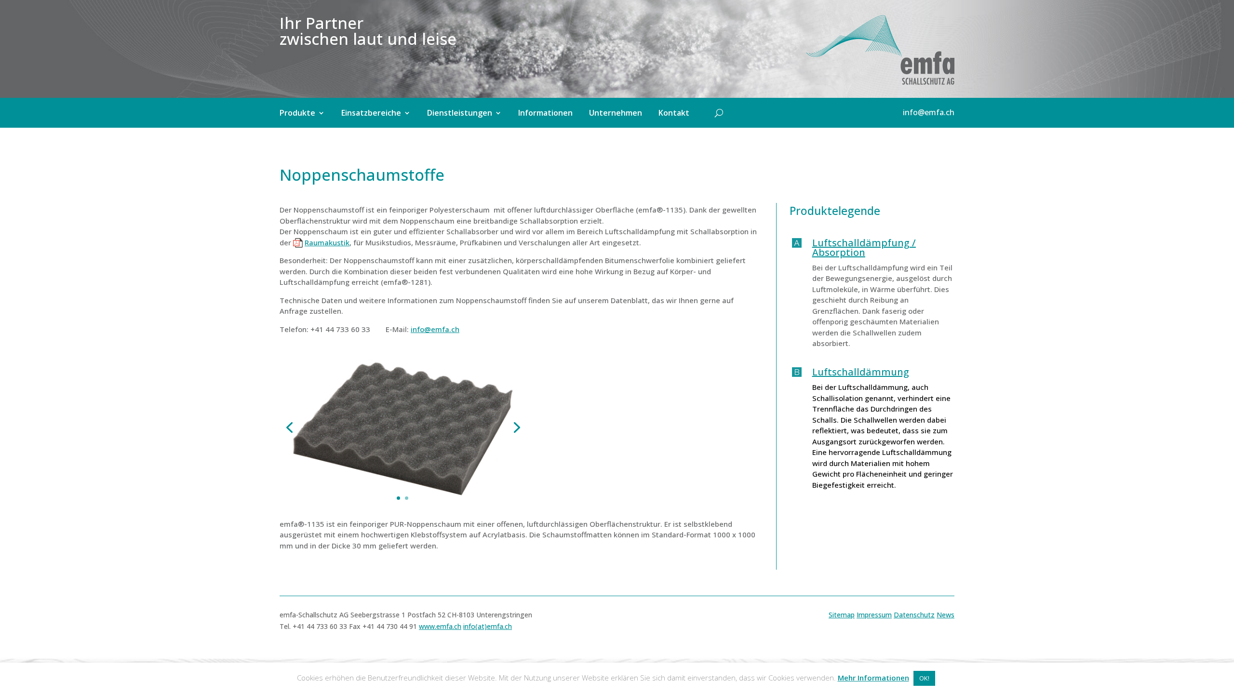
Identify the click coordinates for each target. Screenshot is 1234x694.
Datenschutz (914, 614)
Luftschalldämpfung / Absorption (864, 247)
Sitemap (842, 614)
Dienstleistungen (459, 113)
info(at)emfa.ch (487, 626)
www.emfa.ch (440, 626)
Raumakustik (327, 242)
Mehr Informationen (873, 677)
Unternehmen (615, 113)
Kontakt (673, 113)
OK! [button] (924, 678)
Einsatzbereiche (371, 113)
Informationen (545, 113)
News (945, 614)
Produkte (297, 113)
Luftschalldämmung (860, 371)
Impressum (874, 614)
